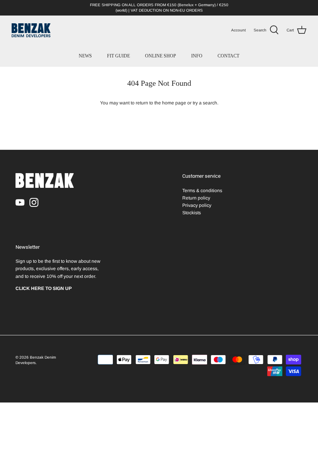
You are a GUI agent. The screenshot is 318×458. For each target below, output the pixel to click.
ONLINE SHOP (160, 56)
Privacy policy (196, 205)
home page (174, 103)
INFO (196, 56)
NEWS (85, 56)
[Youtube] (20, 202)
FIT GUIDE (118, 56)
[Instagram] (33, 202)
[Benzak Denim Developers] (31, 30)
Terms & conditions (202, 190)
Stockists (191, 212)
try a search (205, 103)
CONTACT (228, 56)
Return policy (196, 198)
